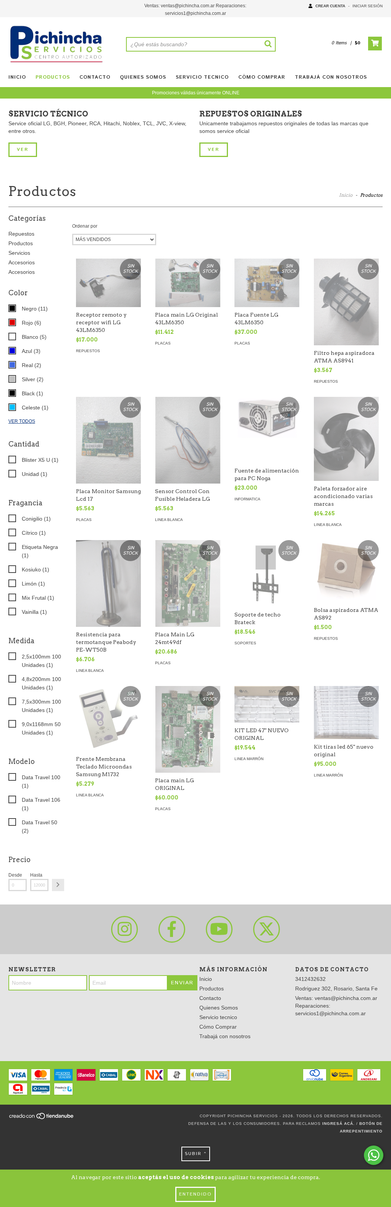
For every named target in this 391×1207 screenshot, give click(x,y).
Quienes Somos (143, 77)
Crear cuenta (330, 6)
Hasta (36, 875)
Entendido (195, 1194)
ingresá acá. (338, 1123)
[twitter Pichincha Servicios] (266, 929)
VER (23, 149)
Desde (15, 875)
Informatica (247, 499)
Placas (163, 343)
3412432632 (310, 979)
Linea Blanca (169, 520)
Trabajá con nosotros (331, 77)
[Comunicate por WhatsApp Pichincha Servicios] (373, 1155)
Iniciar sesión (367, 6)
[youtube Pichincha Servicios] (219, 929)
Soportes (245, 643)
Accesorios (21, 262)
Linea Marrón (248, 759)
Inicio (17, 77)
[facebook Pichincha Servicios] (171, 929)
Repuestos (21, 234)
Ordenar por (84, 226)
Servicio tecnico (202, 77)
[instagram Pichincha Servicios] (124, 929)
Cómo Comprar (261, 77)
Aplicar (58, 885)
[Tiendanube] (41, 1118)
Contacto (94, 77)
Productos (53, 77)
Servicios (19, 253)
